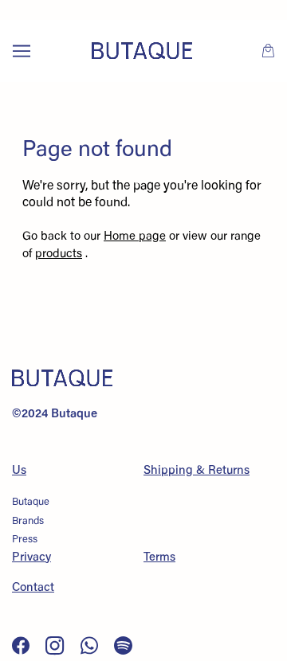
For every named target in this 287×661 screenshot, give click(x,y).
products (58, 254)
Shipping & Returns (197, 471)
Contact (33, 588)
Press (24, 539)
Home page (135, 237)
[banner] (142, 51)
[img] (22, 645)
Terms (159, 558)
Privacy (31, 558)
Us (19, 471)
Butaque (30, 502)
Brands (28, 521)
